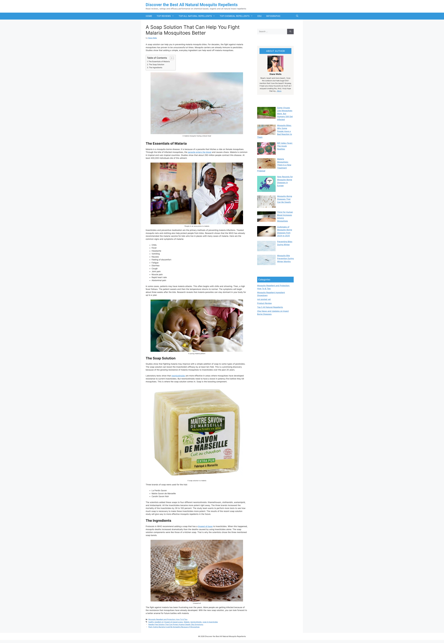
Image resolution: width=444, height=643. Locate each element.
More (279, 91)
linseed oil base (205, 526)
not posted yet (264, 299)
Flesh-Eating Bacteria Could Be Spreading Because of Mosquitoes (174, 627)
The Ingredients (155, 67)
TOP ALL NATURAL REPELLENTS (195, 16)
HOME (149, 16)
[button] (297, 16)
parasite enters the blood (199, 152)
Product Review (264, 303)
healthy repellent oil (155, 622)
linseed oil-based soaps (173, 622)
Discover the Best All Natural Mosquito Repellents (192, 4)
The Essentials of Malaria (159, 61)
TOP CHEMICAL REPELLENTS (234, 16)
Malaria (186, 622)
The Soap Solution (156, 64)
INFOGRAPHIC (273, 16)
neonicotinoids (178, 376)
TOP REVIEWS (164, 16)
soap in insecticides (210, 622)
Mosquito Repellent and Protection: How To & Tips (167, 619)
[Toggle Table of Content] (170, 58)
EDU (259, 16)
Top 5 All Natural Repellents (270, 307)
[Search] (290, 31)
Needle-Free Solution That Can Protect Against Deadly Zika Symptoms (175, 624)
